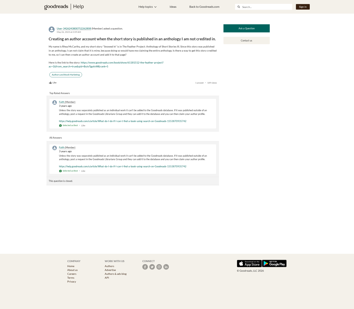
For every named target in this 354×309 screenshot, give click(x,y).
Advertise (110, 269)
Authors (109, 266)
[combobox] (267, 7)
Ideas (173, 6)
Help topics (145, 6)
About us (72, 269)
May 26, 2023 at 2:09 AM (69, 32)
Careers (71, 273)
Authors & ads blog (115, 273)
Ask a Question (247, 28)
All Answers (55, 137)
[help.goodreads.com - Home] (64, 7)
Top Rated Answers (59, 93)
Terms (70, 277)
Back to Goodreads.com (204, 6)
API (107, 277)
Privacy (71, 281)
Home (70, 266)
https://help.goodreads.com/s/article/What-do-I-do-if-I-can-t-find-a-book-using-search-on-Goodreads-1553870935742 (122, 121)
